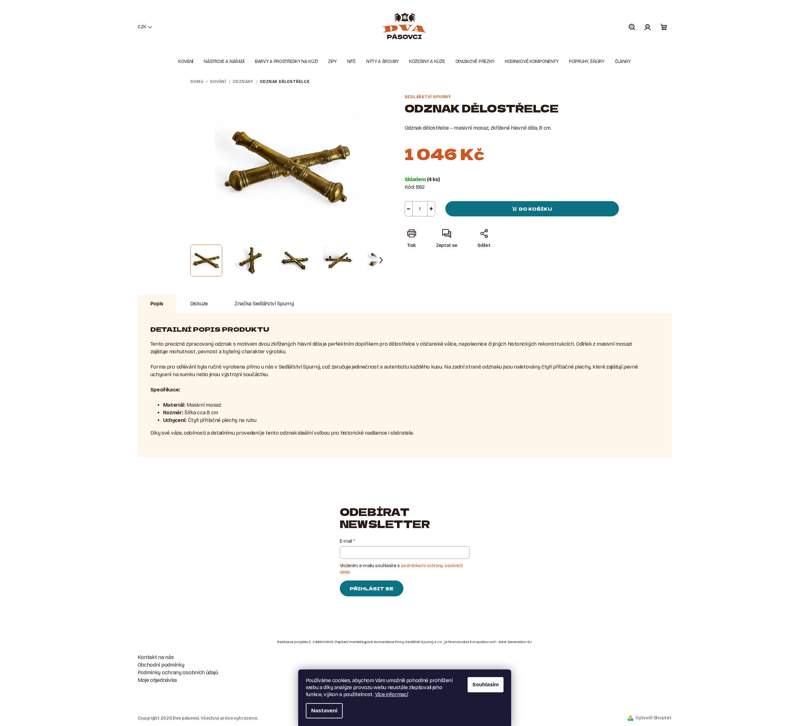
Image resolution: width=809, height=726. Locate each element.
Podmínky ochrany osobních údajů (178, 672)
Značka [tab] (264, 304)
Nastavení (324, 711)
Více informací (391, 694)
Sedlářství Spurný (428, 97)
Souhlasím (485, 685)
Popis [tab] (157, 304)
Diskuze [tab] (199, 304)
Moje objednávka (157, 680)
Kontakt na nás (156, 657)
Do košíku (535, 209)
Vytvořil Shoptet (653, 718)
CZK (142, 27)
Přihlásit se (372, 588)
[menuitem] (185, 61)
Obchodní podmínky (161, 665)
